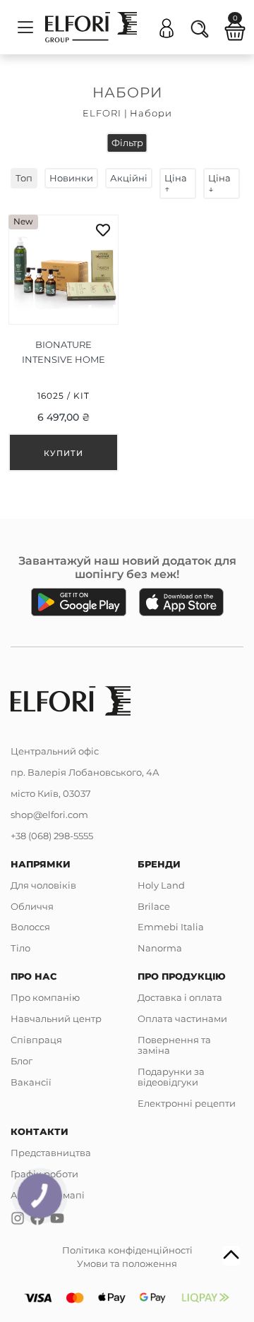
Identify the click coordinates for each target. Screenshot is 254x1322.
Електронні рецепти (187, 1103)
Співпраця (36, 1039)
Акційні (128, 178)
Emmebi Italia (171, 926)
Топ (24, 178)
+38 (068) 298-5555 (52, 835)
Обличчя (32, 906)
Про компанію (45, 997)
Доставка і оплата (180, 997)
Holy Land (161, 885)
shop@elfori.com (49, 814)
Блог (21, 1060)
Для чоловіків (43, 885)
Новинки (71, 178)
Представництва (51, 1152)
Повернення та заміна (174, 1045)
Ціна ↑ (175, 183)
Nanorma (160, 948)
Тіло (20, 948)
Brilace (154, 906)
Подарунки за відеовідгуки (171, 1077)
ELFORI (102, 113)
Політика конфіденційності (127, 1250)
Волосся (30, 926)
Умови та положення (127, 1263)
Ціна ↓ (219, 183)
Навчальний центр (56, 1018)
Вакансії (31, 1082)
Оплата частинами (182, 1018)
